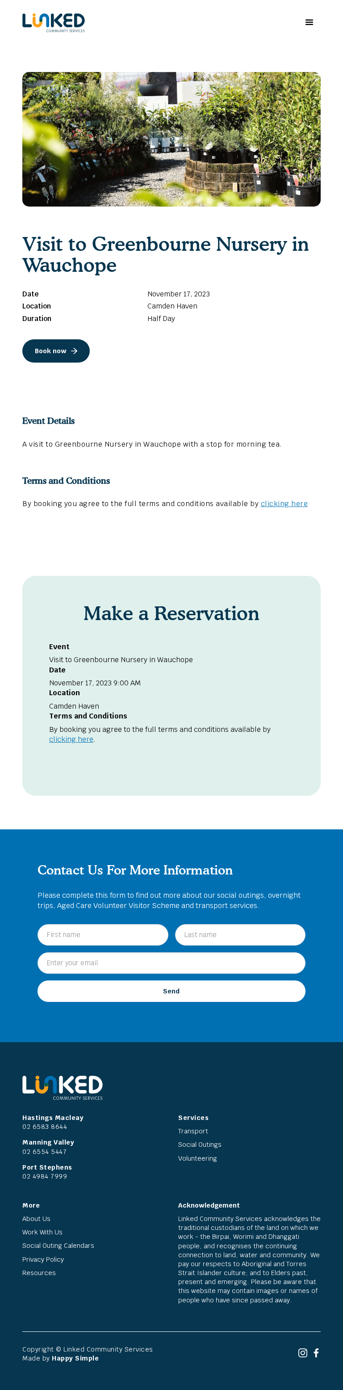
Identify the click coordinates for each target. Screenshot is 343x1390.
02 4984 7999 (44, 1176)
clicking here (284, 503)
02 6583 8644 (44, 1126)
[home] (53, 22)
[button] (308, 22)
